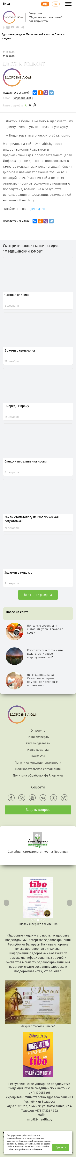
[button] (5, 901)
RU (45, 4)
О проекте (38, 730)
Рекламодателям (38, 743)
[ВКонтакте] (35, 92)
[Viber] (45, 92)
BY (55, 4)
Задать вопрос (38, 810)
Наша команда (38, 750)
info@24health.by (39, 1119)
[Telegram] (51, 92)
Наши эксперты (38, 737)
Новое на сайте (17, 612)
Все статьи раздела (38, 595)
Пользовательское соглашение (38, 769)
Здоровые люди (23, 98)
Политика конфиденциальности (38, 762)
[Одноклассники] (40, 92)
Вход (6, 3)
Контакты (38, 756)
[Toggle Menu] (68, 4)
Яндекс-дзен (36, 209)
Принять (61, 1147)
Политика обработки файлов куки (38, 775)
